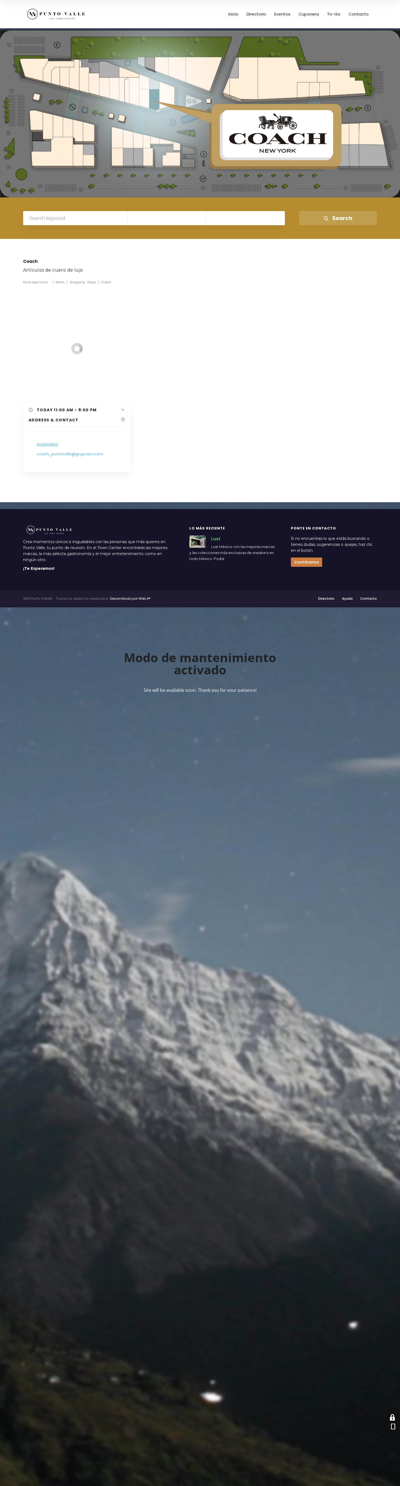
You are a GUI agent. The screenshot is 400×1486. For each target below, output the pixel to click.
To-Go (333, 14)
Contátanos (306, 562)
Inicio (233, 14)
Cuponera (309, 14)
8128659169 (47, 445)
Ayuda (347, 598)
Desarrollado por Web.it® (130, 598)
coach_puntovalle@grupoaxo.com (70, 454)
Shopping (77, 282)
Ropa (91, 282)
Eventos (282, 14)
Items (60, 282)
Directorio (256, 14)
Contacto (359, 14)
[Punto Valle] (56, 14)
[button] (77, 410)
